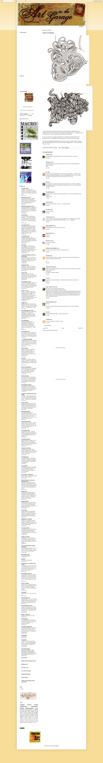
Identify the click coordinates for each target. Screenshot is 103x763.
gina (47, 312)
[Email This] (62, 147)
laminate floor (30, 717)
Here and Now (24, 465)
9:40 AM (47, 298)
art (20, 711)
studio (32, 721)
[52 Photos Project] (24, 118)
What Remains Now (50, 302)
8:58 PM (47, 236)
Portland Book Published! (26, 627)
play (24, 714)
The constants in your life (26, 565)
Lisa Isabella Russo (25, 225)
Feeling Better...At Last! (25, 537)
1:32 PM (47, 178)
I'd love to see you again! (26, 606)
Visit (27, 110)
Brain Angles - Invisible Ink (27, 474)
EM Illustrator (24, 491)
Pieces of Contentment (26, 367)
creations (23, 358)
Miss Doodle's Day (25, 554)
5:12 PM (47, 229)
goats (23, 711)
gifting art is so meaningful (26, 520)
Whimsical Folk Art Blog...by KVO (28, 660)
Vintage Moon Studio (25, 674)
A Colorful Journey (25, 236)
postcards (36, 712)
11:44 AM (48, 308)
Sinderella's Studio (50, 266)
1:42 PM (47, 188)
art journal (25, 712)
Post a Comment (47, 325)
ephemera (36, 713)
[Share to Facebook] (66, 147)
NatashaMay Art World (26, 384)
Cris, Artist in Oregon (25, 670)
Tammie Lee (48, 240)
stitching (29, 721)
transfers (21, 717)
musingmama (24, 635)
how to (32, 709)
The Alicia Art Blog (25, 527)
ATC (32, 718)
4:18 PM (47, 205)
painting (36, 709)
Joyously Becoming (25, 439)
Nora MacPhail (49, 192)
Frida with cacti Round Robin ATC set (28, 385)
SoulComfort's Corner (26, 197)
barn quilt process (24, 529)
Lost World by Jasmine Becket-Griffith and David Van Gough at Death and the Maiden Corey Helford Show (28, 227)
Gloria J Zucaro (24, 348)
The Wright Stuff (24, 456)
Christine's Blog (24, 188)
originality (22, 716)
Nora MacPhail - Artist (26, 281)
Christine (48, 154)
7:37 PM (47, 322)
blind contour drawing (28, 713)
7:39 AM (47, 282)
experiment (23, 706)
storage (30, 722)
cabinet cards (35, 718)
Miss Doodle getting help (26, 555)
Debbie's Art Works (25, 536)
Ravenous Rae (24, 677)
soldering (21, 718)
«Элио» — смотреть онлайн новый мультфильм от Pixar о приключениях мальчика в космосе (28, 292)
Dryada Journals (25, 375)
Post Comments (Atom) (52, 330)
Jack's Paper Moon (25, 430)
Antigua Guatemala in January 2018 (28, 440)
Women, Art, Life (25, 290)
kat (46, 172)
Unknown (48, 255)
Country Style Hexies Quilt (26, 368)
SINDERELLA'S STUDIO (26, 519)
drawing (27, 709)
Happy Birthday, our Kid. (25, 431)
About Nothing (24, 618)
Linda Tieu (23, 245)
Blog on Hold (23, 584)
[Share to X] (65, 147)
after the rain (23, 636)
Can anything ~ (24, 332)
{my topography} (25, 320)
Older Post (80, 328)
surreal (21, 713)
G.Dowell (48, 319)
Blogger (57, 745)
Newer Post (45, 328)
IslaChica (23, 559)
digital (36, 708)
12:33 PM (48, 158)
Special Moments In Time (26, 605)
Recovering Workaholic (25, 207)
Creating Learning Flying (26, 626)
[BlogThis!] (63, 147)
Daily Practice (24, 657)
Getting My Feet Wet (25, 411)
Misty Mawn (23, 592)
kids (32, 712)
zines (35, 722)
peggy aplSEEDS (49, 225)
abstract (30, 716)
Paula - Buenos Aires (50, 286)
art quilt (36, 714)
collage (22, 705)
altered (26, 714)
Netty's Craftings (25, 583)
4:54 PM (47, 221)
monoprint (36, 717)
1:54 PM (47, 198)
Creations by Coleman (26, 448)
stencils (33, 722)
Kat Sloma (48, 209)
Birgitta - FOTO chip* (25, 614)
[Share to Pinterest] (68, 147)
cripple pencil (24, 302)
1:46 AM (47, 251)
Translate (30, 115)
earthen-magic (49, 217)
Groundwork (24, 639)
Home (63, 328)
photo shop (27, 711)
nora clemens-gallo (25, 648)
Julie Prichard (24, 215)
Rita (47, 182)
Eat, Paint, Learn (24, 667)
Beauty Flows (24, 272)
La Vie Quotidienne (25, 331)
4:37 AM (47, 262)
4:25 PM (47, 213)
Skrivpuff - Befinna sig (25, 615)
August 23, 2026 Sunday (26, 198)
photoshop (22, 709)
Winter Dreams (24, 359)
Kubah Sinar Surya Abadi (26, 649)
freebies (25, 717)
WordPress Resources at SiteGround (28, 511)
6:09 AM (47, 274)
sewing (36, 716)
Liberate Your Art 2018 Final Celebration (28, 403)
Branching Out (24, 466)
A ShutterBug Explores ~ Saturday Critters (29, 340)
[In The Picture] (26, 168)
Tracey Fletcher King (25, 421)
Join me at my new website (26, 449)
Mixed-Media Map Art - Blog (27, 310)
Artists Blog (24, 510)
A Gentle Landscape (25, 273)
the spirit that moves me (26, 573)
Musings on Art (24, 664)
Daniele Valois (49, 233)
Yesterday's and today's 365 (26, 560)
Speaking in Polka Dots (25, 237)
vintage (32, 711)
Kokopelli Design (25, 265)
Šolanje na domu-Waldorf (51, 248)
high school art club (23, 721)
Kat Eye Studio (24, 402)
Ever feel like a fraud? (25, 458)
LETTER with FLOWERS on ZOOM (28, 282)
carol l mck (48, 202)
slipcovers (27, 722)
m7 (46, 278)
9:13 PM (47, 244)
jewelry (29, 712)
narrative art (23, 641)
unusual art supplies (27, 718)
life (33, 716)
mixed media (32, 705)
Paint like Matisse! (24, 257)
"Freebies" (23, 189)
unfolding (23, 303)
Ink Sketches (23, 266)
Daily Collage (31, 714)
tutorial (34, 721)
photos (21, 714)
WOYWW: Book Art (25, 502)
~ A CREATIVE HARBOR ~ (27, 339)
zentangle (27, 716)
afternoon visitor (24, 475)
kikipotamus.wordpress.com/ (27, 206)
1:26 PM (47, 168)
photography (29, 708)
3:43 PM (47, 315)
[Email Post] (60, 147)
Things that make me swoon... (27, 422)
